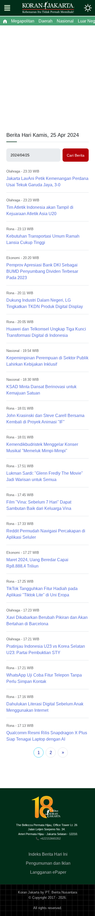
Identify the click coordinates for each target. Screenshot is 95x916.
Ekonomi (13, 258)
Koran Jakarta (28, 892)
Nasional (13, 351)
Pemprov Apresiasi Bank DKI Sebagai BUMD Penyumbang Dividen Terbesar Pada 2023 (42, 271)
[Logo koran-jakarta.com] (48, 8)
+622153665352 (50, 838)
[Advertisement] (47, 75)
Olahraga (13, 171)
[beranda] (5, 21)
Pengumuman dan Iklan (48, 863)
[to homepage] (48, 809)
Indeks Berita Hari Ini (48, 854)
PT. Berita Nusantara (61, 892)
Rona (10, 229)
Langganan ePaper (48, 872)
